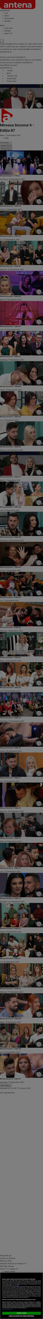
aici (34, 1292)
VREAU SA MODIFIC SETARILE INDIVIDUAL (21, 1316)
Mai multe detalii (16, 1285)
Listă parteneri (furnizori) (7, 1309)
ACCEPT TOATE (21, 1313)
